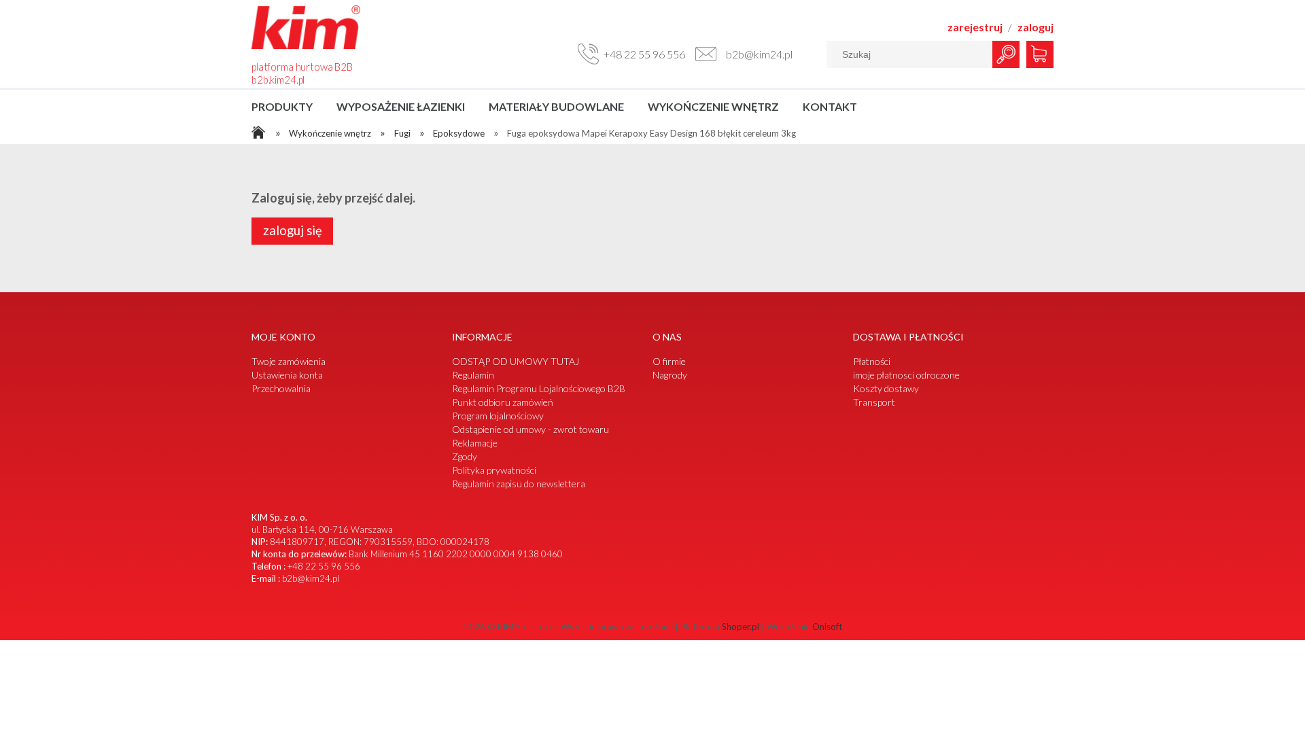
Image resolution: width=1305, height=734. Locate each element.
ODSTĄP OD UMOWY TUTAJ (515, 361)
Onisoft (827, 626)
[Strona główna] (305, 47)
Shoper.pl (740, 626)
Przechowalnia (281, 388)
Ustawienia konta (287, 375)
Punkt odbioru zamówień (502, 402)
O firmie (669, 361)
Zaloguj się (292, 230)
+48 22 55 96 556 (324, 566)
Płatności (871, 361)
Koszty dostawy (886, 388)
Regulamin (473, 375)
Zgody (464, 456)
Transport (874, 402)
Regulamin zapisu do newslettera (518, 483)
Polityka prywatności (494, 470)
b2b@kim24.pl (310, 578)
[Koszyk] (1037, 51)
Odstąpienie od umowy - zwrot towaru (530, 429)
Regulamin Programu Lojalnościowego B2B (538, 388)
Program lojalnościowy (498, 415)
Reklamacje (475, 443)
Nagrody (669, 375)
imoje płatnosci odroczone (906, 375)
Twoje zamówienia (288, 361)
